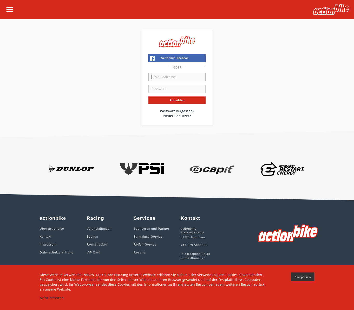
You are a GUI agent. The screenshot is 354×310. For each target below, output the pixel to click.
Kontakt (45, 236)
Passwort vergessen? (177, 111)
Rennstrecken (97, 244)
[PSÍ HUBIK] (142, 168)
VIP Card (93, 252)
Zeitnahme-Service (148, 236)
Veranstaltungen (99, 228)
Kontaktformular (193, 258)
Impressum (48, 244)
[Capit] (212, 168)
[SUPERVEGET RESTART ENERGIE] (283, 168)
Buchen (92, 236)
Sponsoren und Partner (151, 228)
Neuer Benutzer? (177, 116)
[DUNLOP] (71, 168)
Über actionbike (52, 228)
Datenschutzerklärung (56, 252)
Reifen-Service (145, 244)
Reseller (140, 252)
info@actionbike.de (195, 254)
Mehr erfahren (52, 298)
